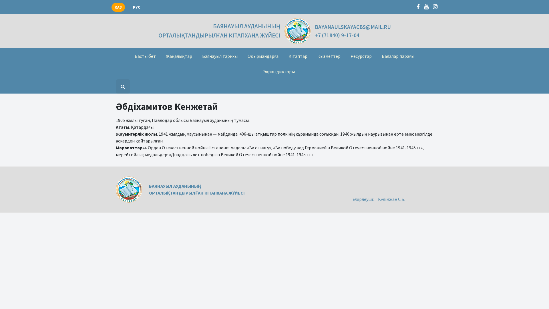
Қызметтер (329, 56)
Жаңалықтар (179, 56)
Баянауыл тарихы (220, 56)
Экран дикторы (279, 71)
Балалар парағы (398, 56)
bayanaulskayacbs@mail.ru (353, 26)
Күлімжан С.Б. (391, 199)
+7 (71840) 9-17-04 (337, 35)
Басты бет (145, 56)
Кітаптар (298, 56)
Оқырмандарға (263, 56)
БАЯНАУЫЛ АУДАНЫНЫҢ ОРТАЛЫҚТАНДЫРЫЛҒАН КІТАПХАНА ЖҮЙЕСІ (219, 31)
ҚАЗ (118, 7)
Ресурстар (361, 56)
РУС (136, 7)
